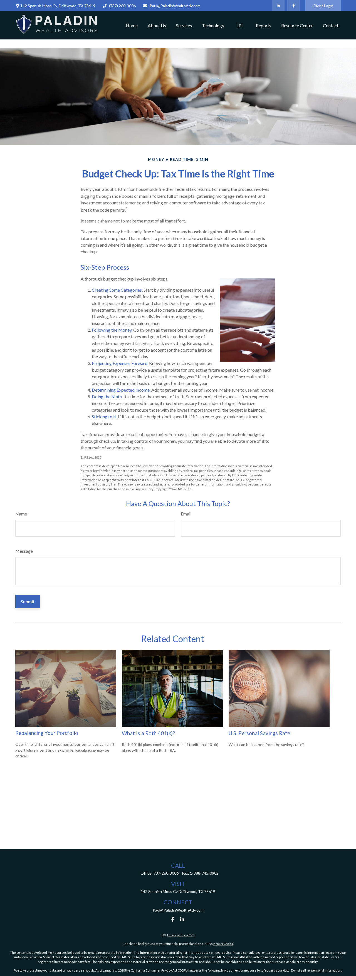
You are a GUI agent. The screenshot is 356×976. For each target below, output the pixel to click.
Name (21, 513)
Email (186, 513)
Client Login (323, 5)
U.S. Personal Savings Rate (259, 733)
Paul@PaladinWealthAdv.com (175, 5)
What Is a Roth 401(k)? (148, 733)
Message (24, 551)
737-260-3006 (166, 873)
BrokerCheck (223, 943)
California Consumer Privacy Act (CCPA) (159, 970)
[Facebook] (293, 5)
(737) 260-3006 (122, 5)
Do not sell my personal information (316, 970)
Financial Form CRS (180, 935)
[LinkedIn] (278, 5)
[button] (131, 25)
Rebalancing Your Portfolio (46, 733)
